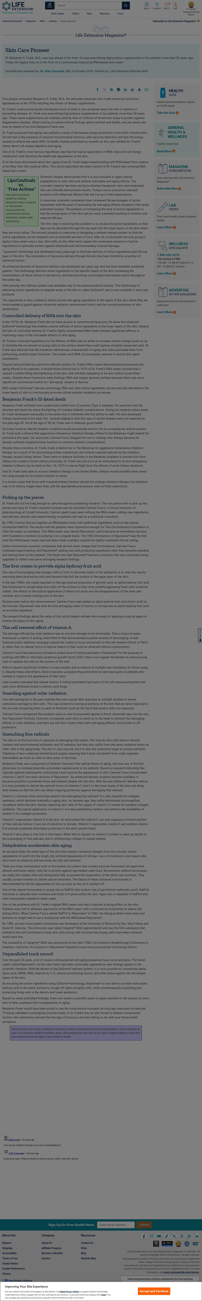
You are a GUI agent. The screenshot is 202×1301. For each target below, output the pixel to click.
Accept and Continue (154, 1291)
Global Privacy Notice (69, 1291)
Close (103, 1295)
